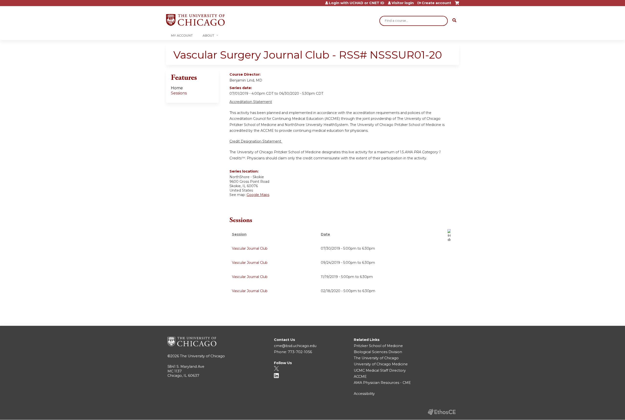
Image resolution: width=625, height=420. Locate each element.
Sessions (179, 93)
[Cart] (457, 4)
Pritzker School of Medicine (378, 346)
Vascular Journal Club (250, 248)
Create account (436, 3)
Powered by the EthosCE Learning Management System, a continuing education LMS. (441, 411)
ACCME (360, 376)
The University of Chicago (202, 356)
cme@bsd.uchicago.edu (295, 346)
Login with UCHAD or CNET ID (356, 3)
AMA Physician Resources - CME (382, 382)
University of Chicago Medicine (381, 364)
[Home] (195, 20)
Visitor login (403, 3)
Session (239, 234)
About (208, 35)
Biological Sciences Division (378, 352)
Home (177, 88)
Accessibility (364, 393)
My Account (182, 35)
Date (325, 234)
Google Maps (258, 195)
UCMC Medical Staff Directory (380, 370)
